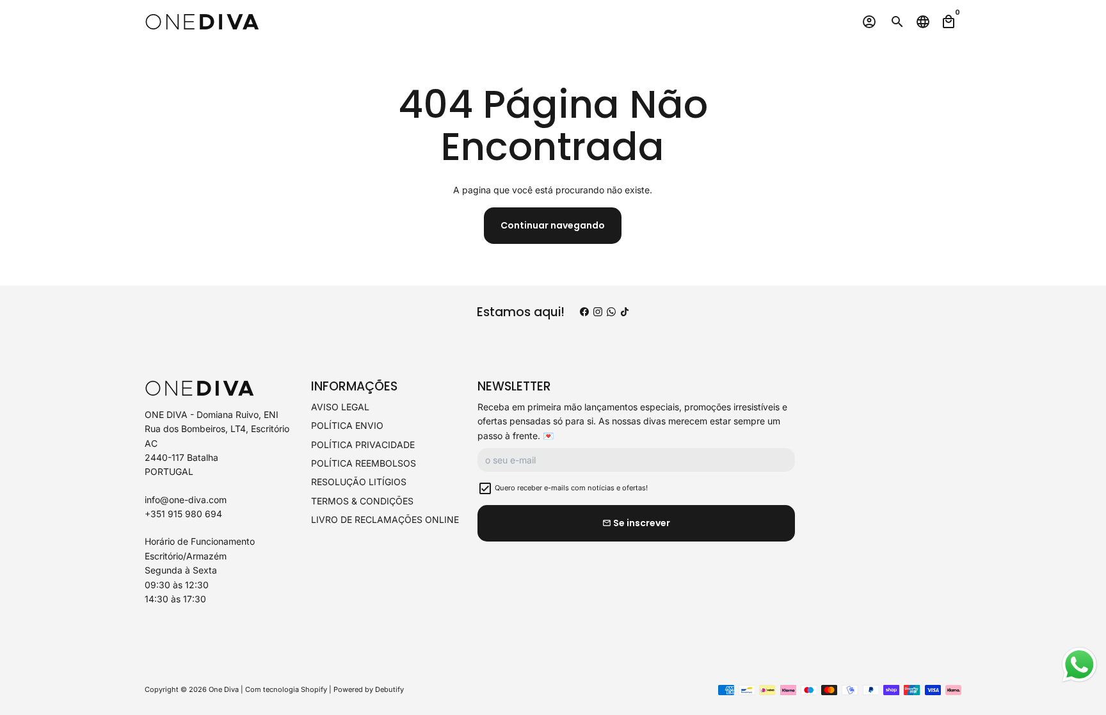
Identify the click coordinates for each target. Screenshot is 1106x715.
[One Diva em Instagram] (597, 312)
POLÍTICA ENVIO (347, 425)
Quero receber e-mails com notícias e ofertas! (571, 487)
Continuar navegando (553, 225)
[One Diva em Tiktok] (624, 312)
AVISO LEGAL (340, 406)
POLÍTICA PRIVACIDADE (363, 444)
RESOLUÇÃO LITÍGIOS (358, 481)
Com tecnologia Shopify (286, 689)
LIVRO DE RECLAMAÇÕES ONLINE (385, 519)
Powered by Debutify (368, 689)
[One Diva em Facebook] (584, 312)
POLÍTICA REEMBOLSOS (363, 463)
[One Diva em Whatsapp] (611, 312)
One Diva (224, 689)
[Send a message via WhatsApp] (1079, 665)
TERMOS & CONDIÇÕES (362, 500)
